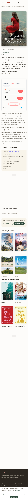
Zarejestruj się (19, 223)
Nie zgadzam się (9, 494)
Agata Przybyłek (4, 328)
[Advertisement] (14, 191)
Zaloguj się (8, 223)
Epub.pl (8, 2)
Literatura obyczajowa (10, 8)
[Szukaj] (14, 2)
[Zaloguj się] (18, 2)
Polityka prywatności (20, 485)
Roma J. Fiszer (18, 302)
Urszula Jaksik (5, 52)
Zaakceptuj (14, 497)
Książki (7, 6)
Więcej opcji (17, 490)
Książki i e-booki (5, 485)
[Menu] (2, 2)
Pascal (8, 54)
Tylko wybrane (19, 494)
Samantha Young (5, 303)
